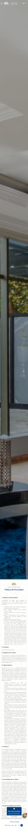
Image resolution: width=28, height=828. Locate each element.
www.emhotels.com (11, 668)
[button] (21, 825)
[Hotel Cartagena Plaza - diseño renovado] (11, 3)
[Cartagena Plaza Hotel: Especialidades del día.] (2, 3)
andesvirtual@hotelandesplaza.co (16, 644)
